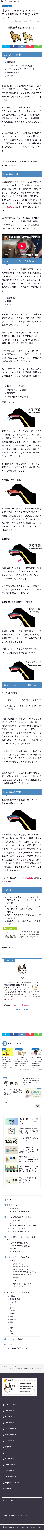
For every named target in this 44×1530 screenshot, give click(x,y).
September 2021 (12, 1483)
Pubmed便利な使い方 (18, 1348)
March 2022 (10, 1459)
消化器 (12, 1325)
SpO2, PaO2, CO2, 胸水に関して (24, 1272)
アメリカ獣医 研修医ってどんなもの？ (21, 1238)
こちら (11, 207)
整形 (11, 1331)
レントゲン (14, 1281)
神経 (11, 1328)
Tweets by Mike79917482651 (14, 1515)
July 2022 (9, 1453)
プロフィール (12, 1205)
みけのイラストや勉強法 (19, 1211)
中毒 (11, 1305)
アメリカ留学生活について (20, 1243)
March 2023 (10, 1417)
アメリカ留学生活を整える (20, 1246)
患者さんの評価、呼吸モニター (23, 1269)
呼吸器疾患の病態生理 (20, 1266)
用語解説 (16, 1277)
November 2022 (12, 1435)
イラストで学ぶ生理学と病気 (19, 1293)
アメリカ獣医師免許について (21, 1231)
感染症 (12, 1322)
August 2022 (10, 1447)
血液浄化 (13, 1319)
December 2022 (12, 1429)
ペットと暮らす (7, 6)
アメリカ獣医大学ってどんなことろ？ (23, 1222)
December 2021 (12, 1476)
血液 (11, 1316)
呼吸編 (12, 1260)
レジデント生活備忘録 (16, 1339)
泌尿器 (12, 1311)
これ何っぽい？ (17, 1287)
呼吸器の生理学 (18, 1264)
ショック (13, 1302)
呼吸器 (12, 1308)
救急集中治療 (15, 1299)
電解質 (12, 1313)
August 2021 (10, 1488)
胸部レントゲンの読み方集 (22, 1284)
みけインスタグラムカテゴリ (19, 1257)
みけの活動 (14, 1208)
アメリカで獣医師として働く (19, 1217)
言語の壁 (13, 1249)
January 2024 (11, 1411)
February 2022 (11, 1465)
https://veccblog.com (21, 1005)
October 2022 (11, 1441)
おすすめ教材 (15, 1251)
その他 (9, 1345)
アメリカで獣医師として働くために (24, 1225)
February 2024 (11, 1405)
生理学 (12, 1296)
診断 (11, 1334)
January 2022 (11, 1470)
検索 (5, 1103)
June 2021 (9, 1500)
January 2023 (11, 1423)
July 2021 (9, 1494)
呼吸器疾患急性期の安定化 (22, 1274)
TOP (9, 1200)
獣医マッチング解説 (17, 1228)
